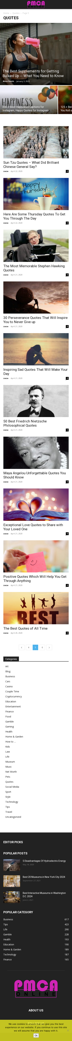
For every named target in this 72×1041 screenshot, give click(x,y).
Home (6, 13)
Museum (10, 761)
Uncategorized (13, 816)
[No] (67, 1030)
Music (8, 766)
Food (8, 716)
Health (8, 731)
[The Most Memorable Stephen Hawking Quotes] (36, 246)
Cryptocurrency (13, 696)
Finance (9, 711)
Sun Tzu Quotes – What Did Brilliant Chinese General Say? (31, 165)
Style (8, 796)
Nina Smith (8, 81)
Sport (8, 791)
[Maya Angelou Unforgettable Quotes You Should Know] (36, 453)
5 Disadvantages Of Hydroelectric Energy (44, 861)
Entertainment (13, 706)
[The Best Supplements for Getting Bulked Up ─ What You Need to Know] (36, 54)
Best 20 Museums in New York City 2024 (44, 877)
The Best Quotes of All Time (25, 628)
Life (7, 756)
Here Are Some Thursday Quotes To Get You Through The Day (34, 216)
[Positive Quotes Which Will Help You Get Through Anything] (36, 556)
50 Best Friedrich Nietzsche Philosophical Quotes (25, 423)
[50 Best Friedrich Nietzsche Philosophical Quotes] (36, 401)
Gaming (9, 726)
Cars (7, 681)
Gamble (9, 721)
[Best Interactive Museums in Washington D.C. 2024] (11, 897)
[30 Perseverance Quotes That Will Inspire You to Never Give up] (36, 297)
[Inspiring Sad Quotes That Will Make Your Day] (36, 349)
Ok (36, 1035)
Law (7, 751)
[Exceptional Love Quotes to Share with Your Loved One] (36, 504)
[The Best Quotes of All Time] (36, 608)
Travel (8, 811)
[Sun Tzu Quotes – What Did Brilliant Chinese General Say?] (36, 142)
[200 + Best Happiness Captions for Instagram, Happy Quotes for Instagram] (29, 107)
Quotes (15, 13)
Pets (7, 776)
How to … (10, 741)
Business (10, 676)
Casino (9, 686)
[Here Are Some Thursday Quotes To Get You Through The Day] (36, 194)
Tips (7, 806)
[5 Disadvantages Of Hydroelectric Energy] (11, 865)
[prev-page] (21, 647)
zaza (5, 171)
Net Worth (11, 771)
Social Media (12, 786)
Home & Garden (14, 736)
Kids (7, 746)
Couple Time (12, 691)
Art (7, 666)
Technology (11, 801)
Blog (7, 671)
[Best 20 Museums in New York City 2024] (11, 881)
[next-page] (49, 647)
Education (10, 701)
